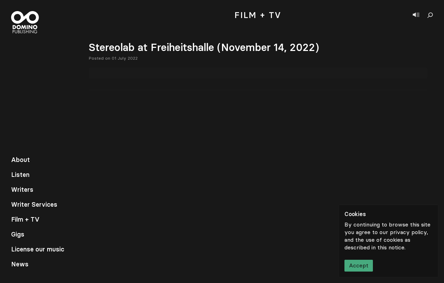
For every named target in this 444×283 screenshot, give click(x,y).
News (19, 264)
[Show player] (416, 15)
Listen (20, 175)
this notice (390, 247)
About (20, 160)
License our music (37, 249)
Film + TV (25, 219)
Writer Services (34, 204)
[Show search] (430, 15)
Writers (22, 190)
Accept (358, 265)
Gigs (17, 234)
